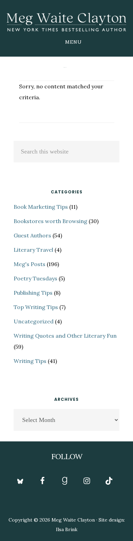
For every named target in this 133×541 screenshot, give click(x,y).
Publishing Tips (33, 292)
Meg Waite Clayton (66, 22)
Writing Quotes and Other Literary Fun (65, 335)
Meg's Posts (29, 264)
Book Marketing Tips (41, 206)
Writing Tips (30, 360)
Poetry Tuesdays (35, 278)
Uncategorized (34, 321)
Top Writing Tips (36, 307)
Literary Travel (33, 249)
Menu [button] (73, 42)
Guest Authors (32, 235)
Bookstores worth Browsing (50, 221)
